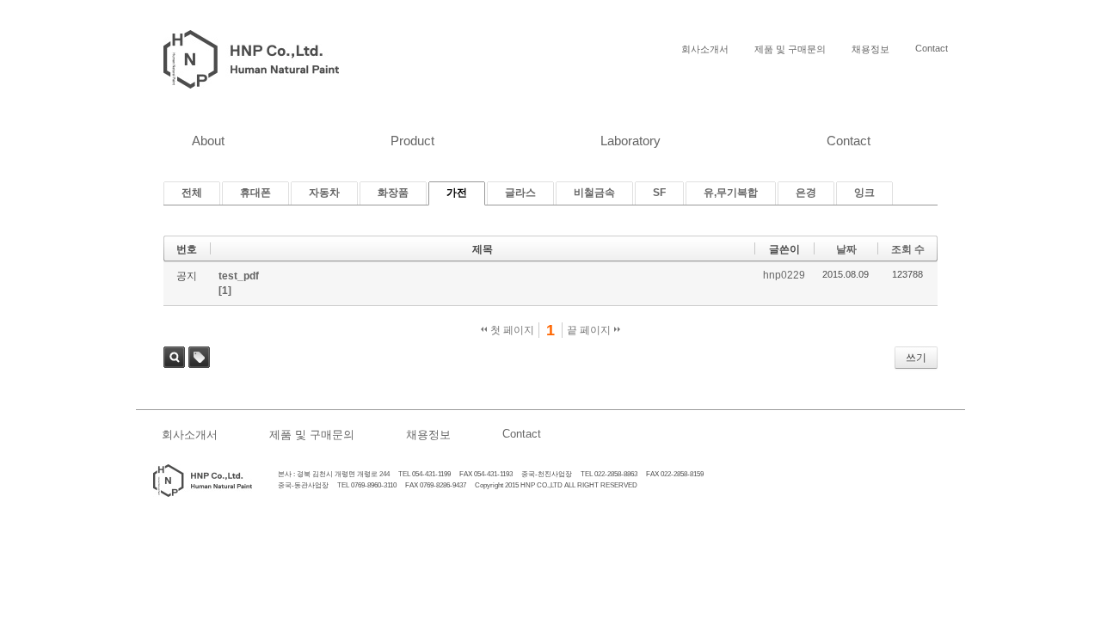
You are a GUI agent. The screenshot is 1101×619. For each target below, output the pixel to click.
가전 (456, 193)
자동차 (324, 193)
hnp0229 (784, 275)
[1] (224, 291)
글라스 (520, 193)
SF (659, 193)
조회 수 (908, 249)
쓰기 (916, 358)
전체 (191, 193)
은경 (806, 193)
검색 (174, 357)
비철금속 (594, 193)
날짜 (846, 249)
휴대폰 (255, 193)
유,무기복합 (731, 193)
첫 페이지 (511, 330)
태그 (199, 357)
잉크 (864, 193)
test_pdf (238, 276)
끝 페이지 (590, 330)
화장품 (393, 193)
